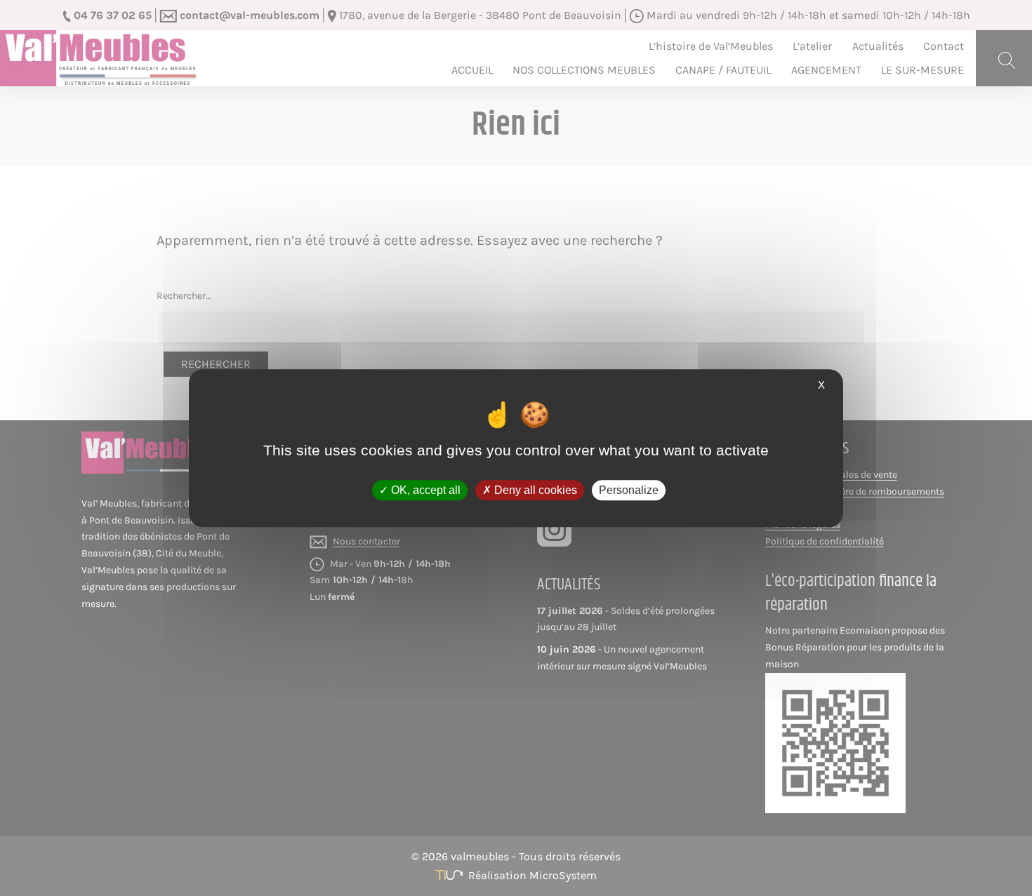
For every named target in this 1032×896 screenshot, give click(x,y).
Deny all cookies (534, 490)
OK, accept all (424, 490)
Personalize (629, 490)
